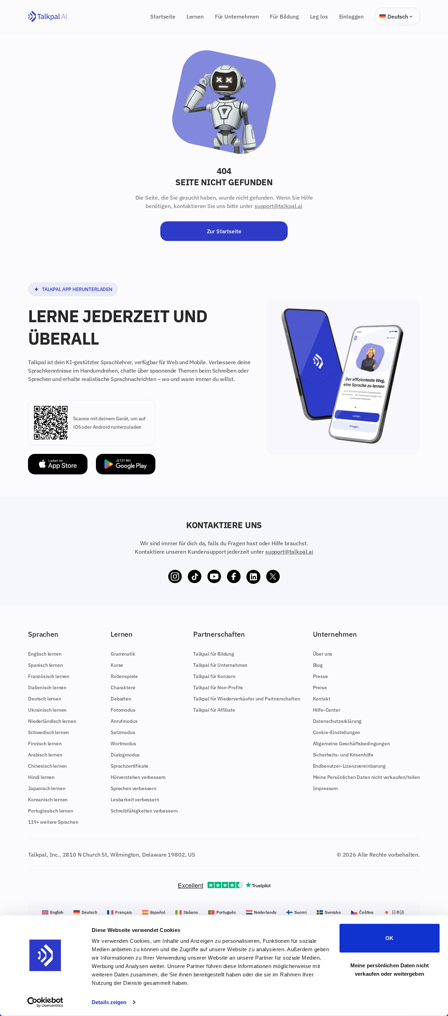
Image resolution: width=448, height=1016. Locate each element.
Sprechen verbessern (133, 788)
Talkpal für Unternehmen (220, 665)
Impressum (325, 788)
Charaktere (123, 687)
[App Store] (58, 464)
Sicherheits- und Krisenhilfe (343, 755)
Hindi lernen (41, 777)
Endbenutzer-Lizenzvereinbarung (349, 766)
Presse (320, 676)
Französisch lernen (48, 676)
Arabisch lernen (45, 755)
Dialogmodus (125, 755)
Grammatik (123, 654)
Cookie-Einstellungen (336, 732)
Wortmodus (123, 743)
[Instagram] (175, 577)
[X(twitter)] (273, 577)
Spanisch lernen (45, 665)
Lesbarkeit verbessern (135, 799)
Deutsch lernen (44, 699)
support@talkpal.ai (278, 205)
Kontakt (321, 699)
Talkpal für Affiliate (214, 710)
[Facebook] (234, 577)
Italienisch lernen (47, 687)
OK (389, 938)
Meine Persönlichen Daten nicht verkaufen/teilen (366, 777)
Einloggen (351, 16)
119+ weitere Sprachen (53, 822)
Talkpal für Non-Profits (218, 687)
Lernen (195, 16)
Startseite (162, 16)
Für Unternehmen (237, 16)
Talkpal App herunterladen (77, 289)
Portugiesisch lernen (50, 811)
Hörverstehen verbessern (138, 777)
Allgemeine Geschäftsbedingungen (351, 743)
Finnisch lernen (45, 743)
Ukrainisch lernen (47, 710)
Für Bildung (284, 16)
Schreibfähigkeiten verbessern (144, 811)
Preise (320, 687)
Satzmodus (123, 732)
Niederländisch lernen (52, 721)
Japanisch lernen (46, 788)
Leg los (319, 16)
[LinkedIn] (253, 577)
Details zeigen (109, 1002)
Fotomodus (123, 710)
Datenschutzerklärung (337, 721)
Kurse (117, 665)
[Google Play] (125, 464)
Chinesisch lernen (47, 766)
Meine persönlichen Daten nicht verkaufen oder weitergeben (389, 969)
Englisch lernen (45, 654)
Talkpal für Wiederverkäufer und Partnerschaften (246, 699)
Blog (318, 665)
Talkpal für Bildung (213, 654)
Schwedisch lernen (48, 732)
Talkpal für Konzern (214, 676)
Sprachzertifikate (129, 766)
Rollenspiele (124, 676)
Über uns (322, 654)
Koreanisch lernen (48, 799)
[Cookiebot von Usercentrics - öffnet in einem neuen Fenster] (45, 1002)
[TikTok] (195, 577)
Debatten (121, 699)
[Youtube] (214, 577)
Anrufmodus (124, 721)
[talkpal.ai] (47, 16)
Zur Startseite (224, 231)
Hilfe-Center (326, 710)
